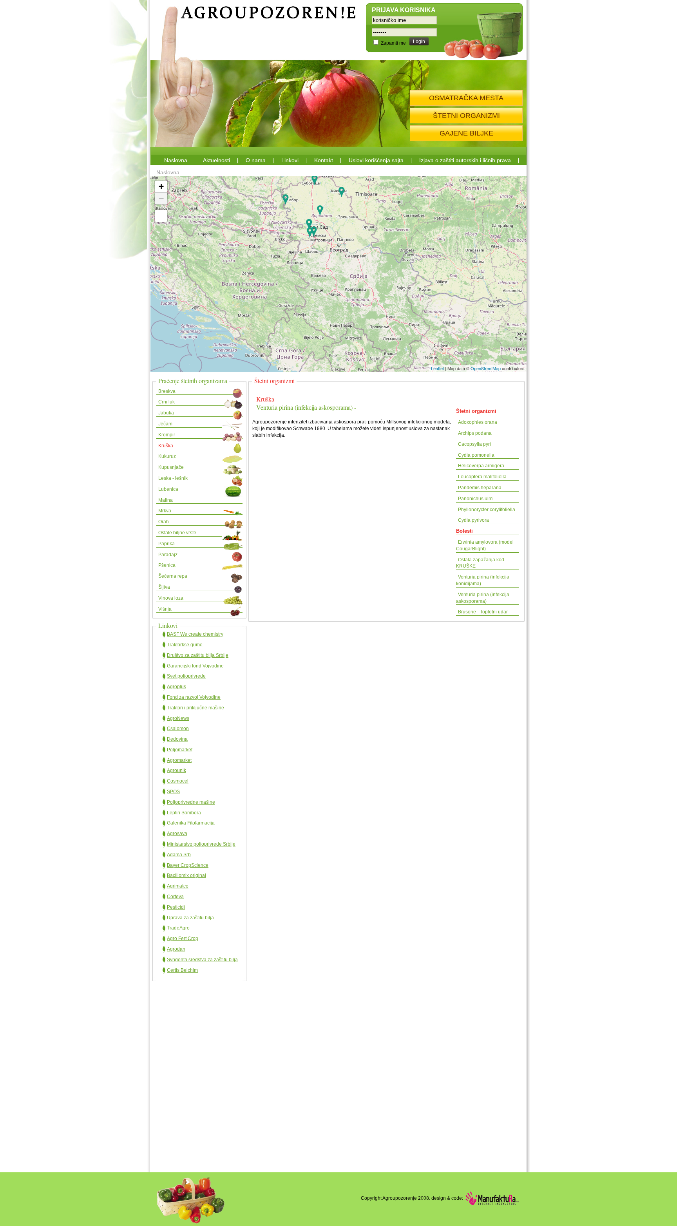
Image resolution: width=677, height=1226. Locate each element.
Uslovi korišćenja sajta (376, 160)
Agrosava (177, 833)
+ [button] (161, 186)
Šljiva (164, 587)
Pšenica (167, 565)
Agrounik (176, 770)
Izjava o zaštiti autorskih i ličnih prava (465, 160)
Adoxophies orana (477, 422)
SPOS (173, 791)
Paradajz (167, 554)
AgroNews (178, 718)
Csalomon (178, 728)
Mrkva (164, 511)
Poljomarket (179, 749)
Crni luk (166, 402)
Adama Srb (179, 854)
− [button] (161, 198)
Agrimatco (177, 886)
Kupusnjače (171, 467)
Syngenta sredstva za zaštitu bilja (202, 959)
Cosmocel (177, 781)
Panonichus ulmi (476, 498)
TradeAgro (178, 928)
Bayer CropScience (187, 865)
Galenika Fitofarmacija (191, 823)
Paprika (166, 543)
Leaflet (437, 368)
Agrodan (176, 949)
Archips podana (475, 433)
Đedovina (177, 739)
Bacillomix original (186, 875)
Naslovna (175, 160)
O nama (256, 160)
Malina (165, 500)
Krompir (166, 435)
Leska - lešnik (173, 478)
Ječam (165, 424)
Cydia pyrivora (473, 520)
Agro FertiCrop (182, 938)
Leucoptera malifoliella (482, 476)
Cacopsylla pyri (474, 444)
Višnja (165, 609)
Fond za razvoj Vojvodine (194, 697)
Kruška (165, 445)
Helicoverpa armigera (481, 465)
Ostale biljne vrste (177, 532)
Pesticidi (176, 907)
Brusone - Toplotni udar (483, 612)
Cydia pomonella (476, 455)
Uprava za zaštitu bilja (190, 917)
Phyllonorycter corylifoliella (486, 509)
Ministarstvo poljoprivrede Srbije (201, 844)
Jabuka (166, 413)
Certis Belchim (182, 970)
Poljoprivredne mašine (191, 802)
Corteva (175, 896)
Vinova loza (170, 598)
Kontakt (323, 160)
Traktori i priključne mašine (195, 708)
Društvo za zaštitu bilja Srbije (197, 655)
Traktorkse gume (185, 644)
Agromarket (179, 760)
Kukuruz (167, 456)
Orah (163, 521)
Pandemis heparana (479, 487)
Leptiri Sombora (184, 813)
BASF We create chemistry (195, 634)
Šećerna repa (172, 576)
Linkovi (290, 160)
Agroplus (176, 686)
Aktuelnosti (216, 160)
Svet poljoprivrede (186, 676)
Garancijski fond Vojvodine (195, 666)
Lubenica (168, 489)
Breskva (167, 391)
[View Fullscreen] (161, 216)
